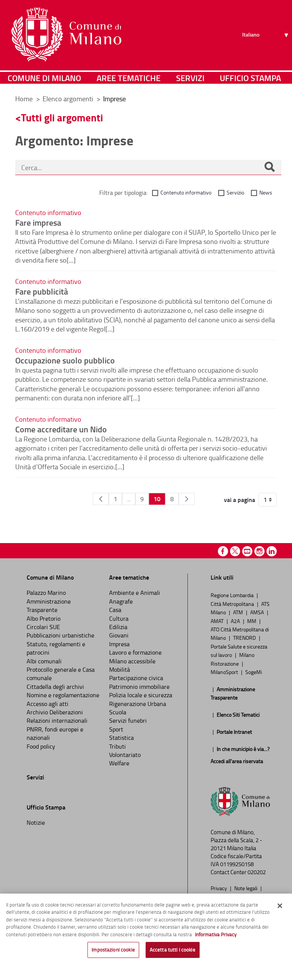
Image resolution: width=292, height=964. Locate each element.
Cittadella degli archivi (55, 686)
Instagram (259, 551)
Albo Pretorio (43, 618)
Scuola (117, 712)
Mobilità (119, 669)
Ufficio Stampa (250, 78)
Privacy (219, 888)
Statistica (121, 737)
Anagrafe (121, 601)
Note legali (246, 888)
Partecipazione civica (136, 678)
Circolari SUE (43, 627)
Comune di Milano (44, 78)
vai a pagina (239, 500)
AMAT (218, 621)
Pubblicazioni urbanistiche (60, 635)
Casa (115, 609)
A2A (236, 621)
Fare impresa (38, 222)
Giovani (119, 635)
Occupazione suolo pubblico (65, 360)
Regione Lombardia (233, 595)
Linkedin (272, 551)
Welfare (119, 763)
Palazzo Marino (46, 592)
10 (157, 498)
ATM (238, 612)
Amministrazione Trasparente (49, 605)
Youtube (247, 551)
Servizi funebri (128, 720)
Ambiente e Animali (134, 592)
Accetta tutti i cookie (172, 949)
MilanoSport (225, 672)
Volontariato (125, 754)
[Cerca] (269, 167)
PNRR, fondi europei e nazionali (55, 733)
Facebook (223, 551)
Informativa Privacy (215, 934)
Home (24, 98)
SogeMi (253, 672)
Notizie (36, 822)
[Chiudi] (279, 905)
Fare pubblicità (41, 291)
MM (252, 621)
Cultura (119, 618)
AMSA (257, 612)
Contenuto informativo (185, 192)
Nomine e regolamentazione (63, 695)
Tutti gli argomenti (62, 117)
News (265, 192)
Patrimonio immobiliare (139, 686)
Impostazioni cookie (113, 949)
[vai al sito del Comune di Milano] (66, 35)
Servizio (235, 192)
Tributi (117, 746)
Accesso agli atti (47, 703)
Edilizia (118, 627)
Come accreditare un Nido (61, 429)
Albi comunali (44, 661)
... (128, 499)
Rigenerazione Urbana (137, 703)
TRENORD (245, 637)
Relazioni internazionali (57, 720)
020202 (257, 872)
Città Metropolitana (233, 603)
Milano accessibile (132, 661)
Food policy (41, 746)
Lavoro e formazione (135, 652)
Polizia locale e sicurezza (140, 695)
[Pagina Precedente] (101, 499)
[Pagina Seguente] (187, 499)
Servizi (190, 78)
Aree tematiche (128, 78)
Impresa (119, 644)
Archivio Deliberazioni (55, 712)
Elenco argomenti (69, 98)
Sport (116, 729)
